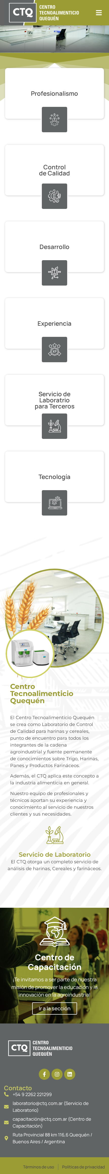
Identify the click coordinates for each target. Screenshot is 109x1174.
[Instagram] (57, 1074)
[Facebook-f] (44, 1074)
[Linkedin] (69, 1074)
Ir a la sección (54, 1008)
